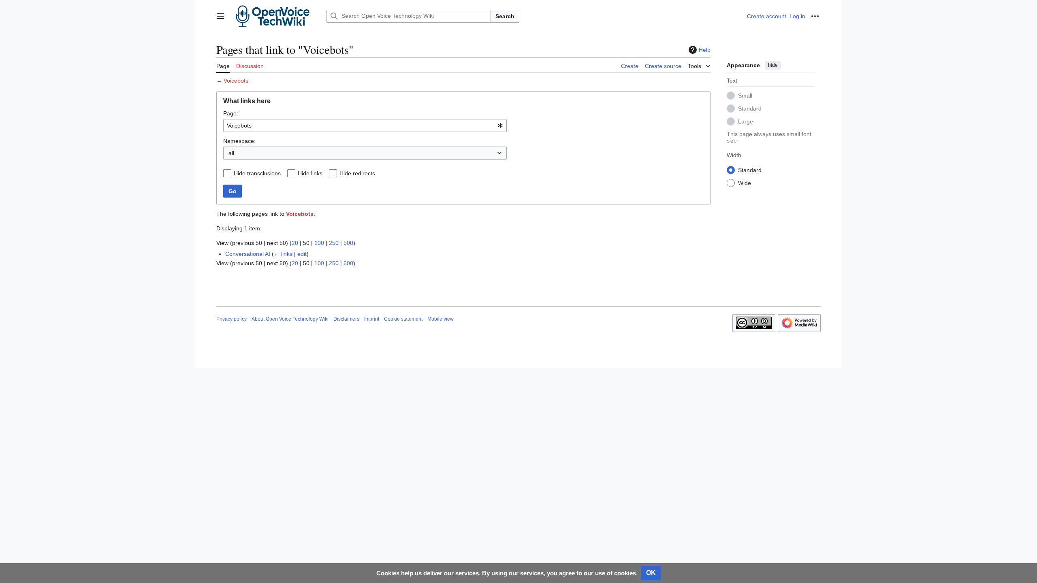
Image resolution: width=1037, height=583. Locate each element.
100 (319, 243)
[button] (220, 16)
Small (745, 95)
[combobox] (365, 125)
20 (295, 243)
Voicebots (236, 80)
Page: (230, 113)
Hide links (310, 173)
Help (705, 50)
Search (504, 16)
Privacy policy (231, 319)
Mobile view (440, 319)
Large (745, 121)
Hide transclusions (257, 173)
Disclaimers (346, 319)
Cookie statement (403, 319)
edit (302, 254)
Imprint (371, 319)
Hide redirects (357, 173)
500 (348, 243)
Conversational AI (247, 254)
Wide (744, 183)
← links (283, 254)
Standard (750, 108)
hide (773, 65)
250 (334, 243)
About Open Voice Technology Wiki (290, 319)
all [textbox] (231, 153)
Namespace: (239, 141)
